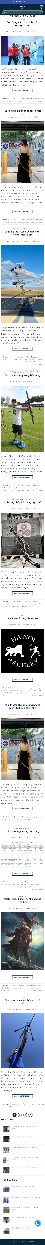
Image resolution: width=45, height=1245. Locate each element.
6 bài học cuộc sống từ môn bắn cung (25, 1147)
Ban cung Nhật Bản (8, 819)
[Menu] (3, 7)
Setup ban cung (11, 693)
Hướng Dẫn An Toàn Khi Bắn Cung (24, 1228)
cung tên (4, 101)
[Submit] (41, 12)
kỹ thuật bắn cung (34, 362)
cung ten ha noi (24, 222)
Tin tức (22, 19)
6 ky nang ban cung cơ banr (17, 604)
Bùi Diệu (32, 382)
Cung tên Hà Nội (32, 32)
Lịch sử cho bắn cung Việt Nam (23, 1186)
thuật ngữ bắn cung (30, 887)
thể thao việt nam (14, 101)
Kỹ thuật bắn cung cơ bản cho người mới (26, 1197)
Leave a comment (37, 101)
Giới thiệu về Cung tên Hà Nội (22, 618)
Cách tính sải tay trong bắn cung (22, 375)
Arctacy (25, 817)
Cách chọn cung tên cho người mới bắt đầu (20, 371)
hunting (33, 884)
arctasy (31, 817)
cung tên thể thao (15, 690)
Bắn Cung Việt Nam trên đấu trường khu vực (22, 24)
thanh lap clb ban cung (26, 693)
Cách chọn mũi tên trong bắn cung (24, 1136)
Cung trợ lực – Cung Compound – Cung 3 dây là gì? (22, 233)
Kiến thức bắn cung (19, 229)
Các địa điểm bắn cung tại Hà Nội (22, 110)
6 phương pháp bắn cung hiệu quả (22, 502)
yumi (30, 819)
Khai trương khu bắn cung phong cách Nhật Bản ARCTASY (22, 706)
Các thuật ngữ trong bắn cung (22, 831)
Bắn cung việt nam (37, 99)
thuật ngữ (18, 887)
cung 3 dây (9, 359)
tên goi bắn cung (7, 887)
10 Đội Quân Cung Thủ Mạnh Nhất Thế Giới (22, 900)
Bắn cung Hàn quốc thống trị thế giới (22, 1002)
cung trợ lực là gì (20, 362)
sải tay (41, 490)
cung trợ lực (8, 362)
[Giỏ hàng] (41, 7)
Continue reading (22, 90)
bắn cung (25, 99)
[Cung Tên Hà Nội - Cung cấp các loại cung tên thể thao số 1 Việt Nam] (23, 7)
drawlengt (34, 490)
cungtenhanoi (28, 690)
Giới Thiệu (11, 499)
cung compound (20, 359)
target (39, 884)
